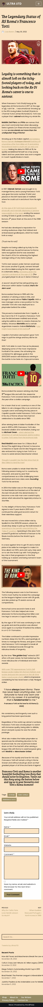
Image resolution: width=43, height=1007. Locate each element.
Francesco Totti (9, 799)
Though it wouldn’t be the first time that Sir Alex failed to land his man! (20, 461)
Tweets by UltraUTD (10, 945)
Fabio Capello (23, 795)
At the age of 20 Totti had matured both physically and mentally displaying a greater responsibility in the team (20, 210)
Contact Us (23, 1000)
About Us (14, 997)
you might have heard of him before (21, 327)
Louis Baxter (9, 32)
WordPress (29, 1005)
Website (7, 845)
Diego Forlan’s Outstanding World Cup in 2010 (21, 969)
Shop (4, 997)
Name (7, 827)
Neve (11, 1005)
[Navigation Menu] (38, 4)
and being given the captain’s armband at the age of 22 (19, 273)
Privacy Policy (8, 1000)
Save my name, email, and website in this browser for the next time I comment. (20, 887)
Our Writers (26, 997)
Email (7, 836)
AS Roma (12, 795)
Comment (9, 854)
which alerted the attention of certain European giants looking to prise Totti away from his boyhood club (21, 435)
